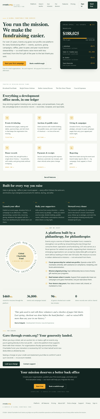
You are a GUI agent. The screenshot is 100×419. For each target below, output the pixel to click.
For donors (57, 5)
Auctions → (41, 137)
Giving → (73, 137)
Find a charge (71, 403)
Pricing (73, 4)
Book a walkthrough (37, 63)
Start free (92, 5)
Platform (33, 4)
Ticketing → (9, 137)
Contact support (29, 364)
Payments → (41, 167)
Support (81, 403)
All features (45, 403)
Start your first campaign (14, 63)
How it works (41, 5)
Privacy (88, 403)
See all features (50, 177)
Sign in (82, 5)
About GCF (61, 403)
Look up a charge (11, 364)
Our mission (49, 5)
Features (65, 4)
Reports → (73, 167)
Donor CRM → (9, 167)
